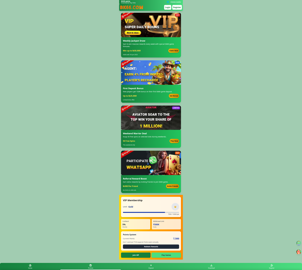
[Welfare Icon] (298, 243)
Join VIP (136, 255)
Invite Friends (172, 186)
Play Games (166, 255)
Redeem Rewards (151, 246)
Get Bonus (174, 96)
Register (177, 7)
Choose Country (175, 2)
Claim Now (173, 50)
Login (167, 7)
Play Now (174, 141)
